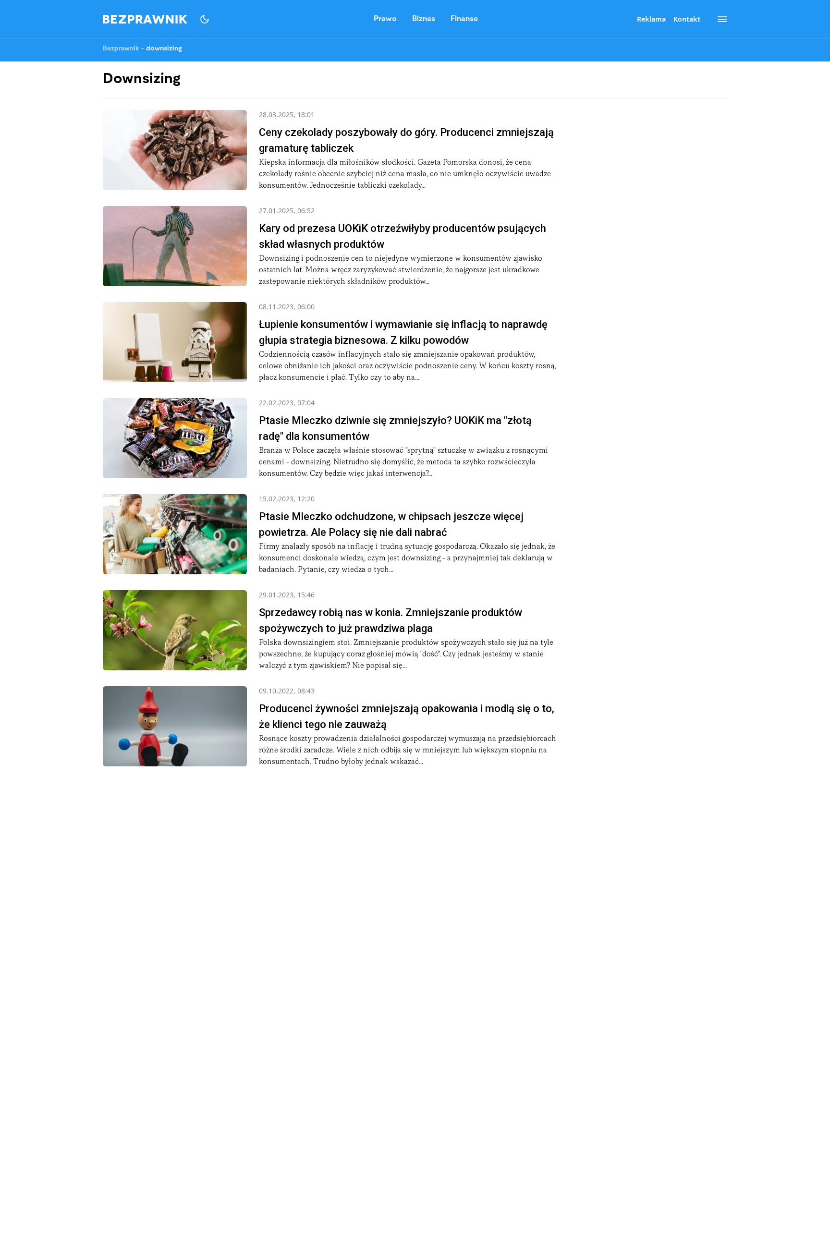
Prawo (385, 19)
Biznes (423, 19)
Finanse (464, 19)
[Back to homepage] (145, 19)
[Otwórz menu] (717, 19)
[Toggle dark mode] (204, 19)
